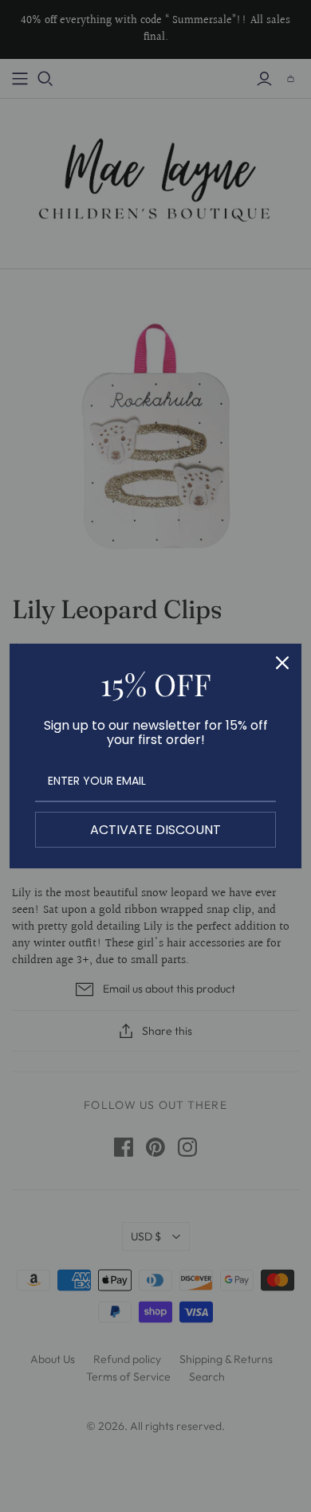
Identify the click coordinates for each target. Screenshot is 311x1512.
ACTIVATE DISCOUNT (155, 830)
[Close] (282, 663)
